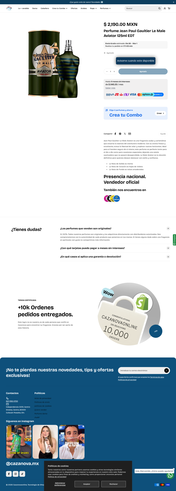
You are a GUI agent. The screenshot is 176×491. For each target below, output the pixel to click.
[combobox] (144, 8)
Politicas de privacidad (127, 380)
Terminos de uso (156, 377)
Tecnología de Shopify (37, 485)
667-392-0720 (12, 401)
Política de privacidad (57, 477)
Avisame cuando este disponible (135, 60)
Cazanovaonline (20, 485)
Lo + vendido (23, 8)
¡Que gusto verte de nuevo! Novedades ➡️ (86, 2)
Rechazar (114, 484)
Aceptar (86, 484)
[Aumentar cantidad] (114, 71)
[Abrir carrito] (169, 8)
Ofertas (74, 8)
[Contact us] (170, 475)
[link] (163, 133)
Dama (34, 8)
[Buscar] (159, 8)
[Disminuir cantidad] (106, 71)
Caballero (45, 8)
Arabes (84, 8)
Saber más (110, 88)
